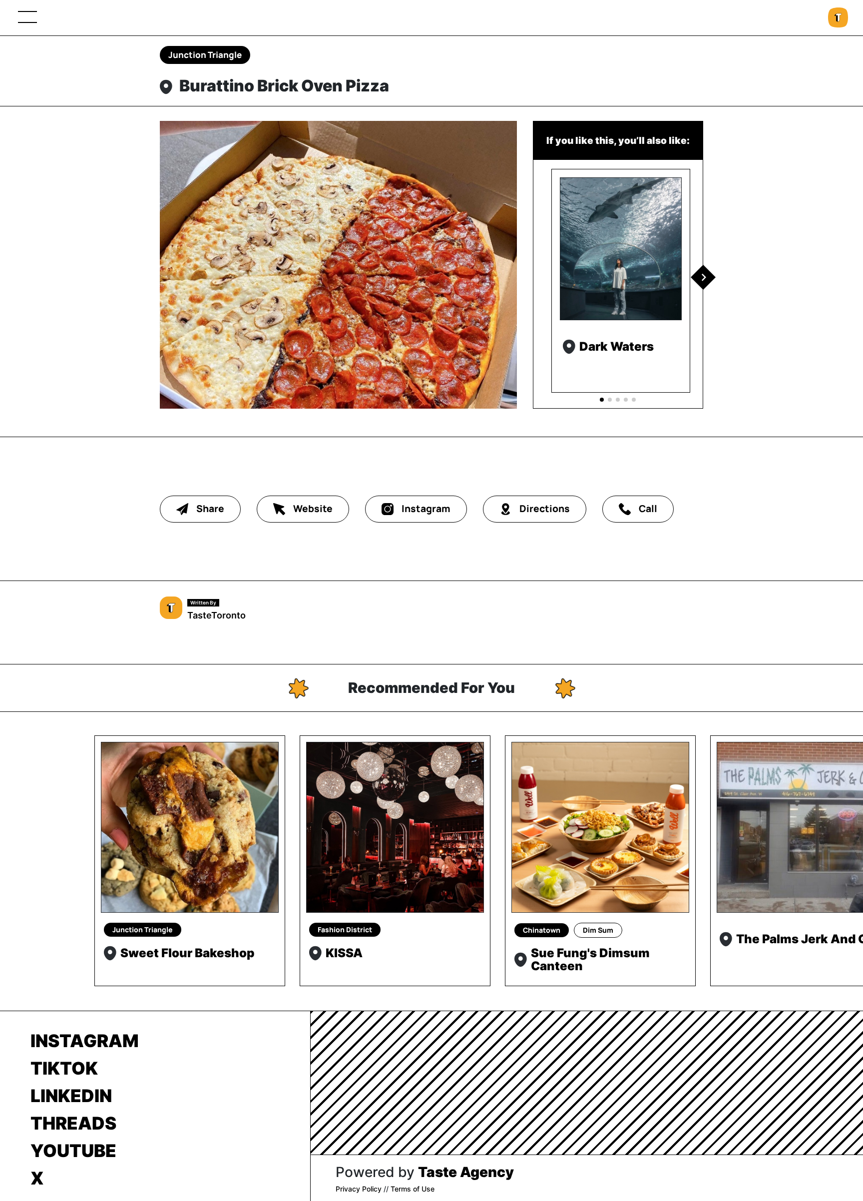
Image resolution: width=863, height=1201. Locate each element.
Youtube (73, 1151)
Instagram (84, 1041)
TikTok (64, 1068)
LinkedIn (71, 1096)
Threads (73, 1123)
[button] (703, 277)
